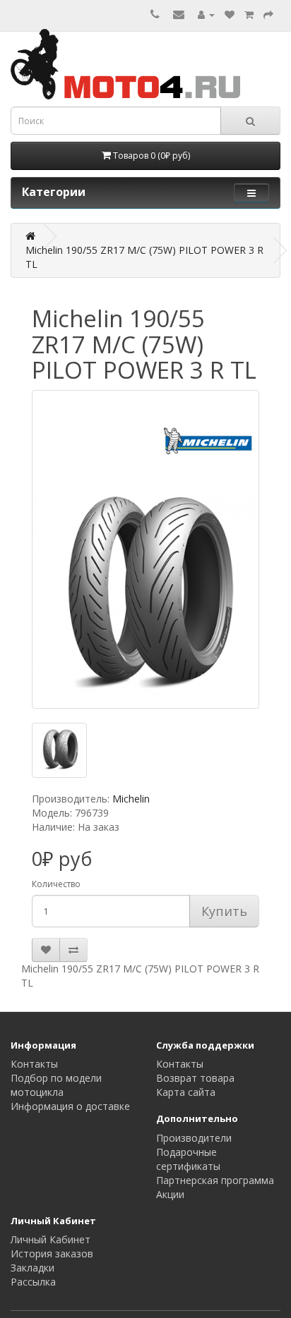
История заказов (52, 1253)
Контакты (34, 1063)
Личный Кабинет (50, 1239)
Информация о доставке (70, 1106)
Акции (170, 1194)
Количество (56, 884)
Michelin (131, 798)
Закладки (32, 1267)
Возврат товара (195, 1078)
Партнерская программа (215, 1180)
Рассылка (33, 1281)
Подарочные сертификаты (188, 1159)
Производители (194, 1138)
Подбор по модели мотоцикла (56, 1085)
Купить (224, 911)
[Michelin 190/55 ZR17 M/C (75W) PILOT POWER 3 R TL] (145, 549)
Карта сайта (185, 1092)
